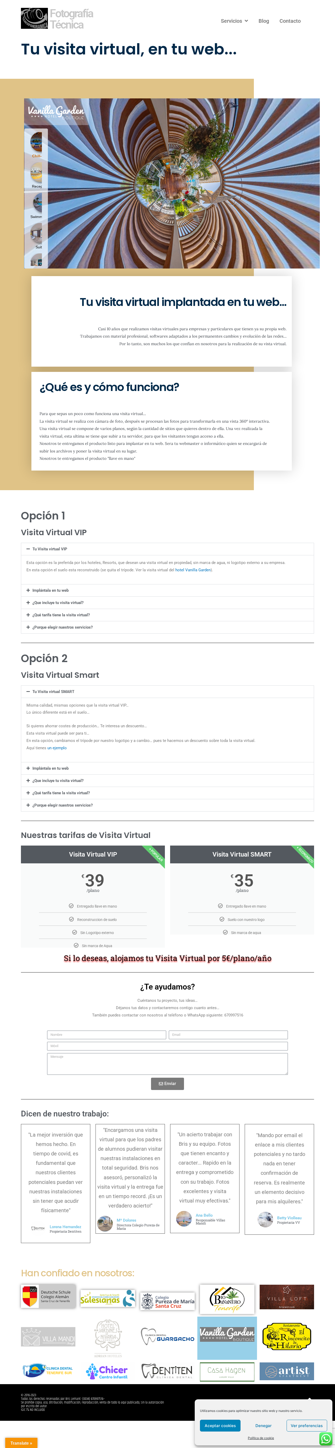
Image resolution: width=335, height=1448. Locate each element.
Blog (264, 21)
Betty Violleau (289, 1218)
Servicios (231, 21)
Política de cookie (261, 1438)
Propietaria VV (288, 1222)
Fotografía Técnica (71, 19)
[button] (167, 549)
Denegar (263, 1425)
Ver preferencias (307, 1425)
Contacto (290, 21)
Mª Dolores (126, 1220)
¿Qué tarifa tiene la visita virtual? (61, 615)
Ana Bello (204, 1215)
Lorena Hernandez (65, 1227)
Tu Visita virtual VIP (49, 549)
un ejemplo (57, 748)
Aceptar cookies (220, 1425)
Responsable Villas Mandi (210, 1221)
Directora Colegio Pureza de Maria (138, 1226)
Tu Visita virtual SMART (53, 691)
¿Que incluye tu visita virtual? (57, 602)
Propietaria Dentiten (65, 1231)
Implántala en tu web (50, 590)
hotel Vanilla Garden (193, 570)
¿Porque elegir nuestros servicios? (62, 627)
